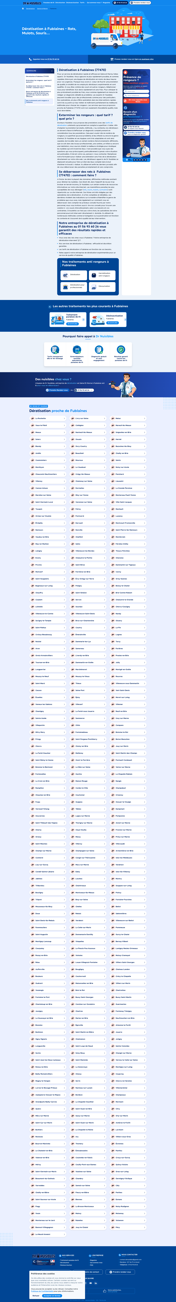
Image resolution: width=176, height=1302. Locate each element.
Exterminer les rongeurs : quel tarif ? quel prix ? (39, 81)
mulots (96, 190)
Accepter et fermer (52, 1296)
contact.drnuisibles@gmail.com (130, 1259)
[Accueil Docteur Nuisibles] (32, 2)
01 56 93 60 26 (53, 59)
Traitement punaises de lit (73, 316)
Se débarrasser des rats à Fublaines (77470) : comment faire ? (38, 86)
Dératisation (60, 2)
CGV (97, 1300)
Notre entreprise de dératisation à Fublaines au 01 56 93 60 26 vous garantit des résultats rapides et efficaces (38, 94)
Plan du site (102, 1300)
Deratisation (30, 8)
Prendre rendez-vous (122, 1272)
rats (85, 190)
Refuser (36, 1296)
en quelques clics (146, 59)
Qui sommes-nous (96, 1262)
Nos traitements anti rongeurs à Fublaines (37, 101)
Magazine (106, 2)
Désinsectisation (72, 2)
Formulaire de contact (89, 1272)
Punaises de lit (48, 2)
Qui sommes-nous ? (94, 2)
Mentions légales (90, 1300)
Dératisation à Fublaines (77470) (37, 76)
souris (89, 190)
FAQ (91, 1265)
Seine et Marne (42, 8)
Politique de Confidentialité (42, 1291)
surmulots (103, 190)
